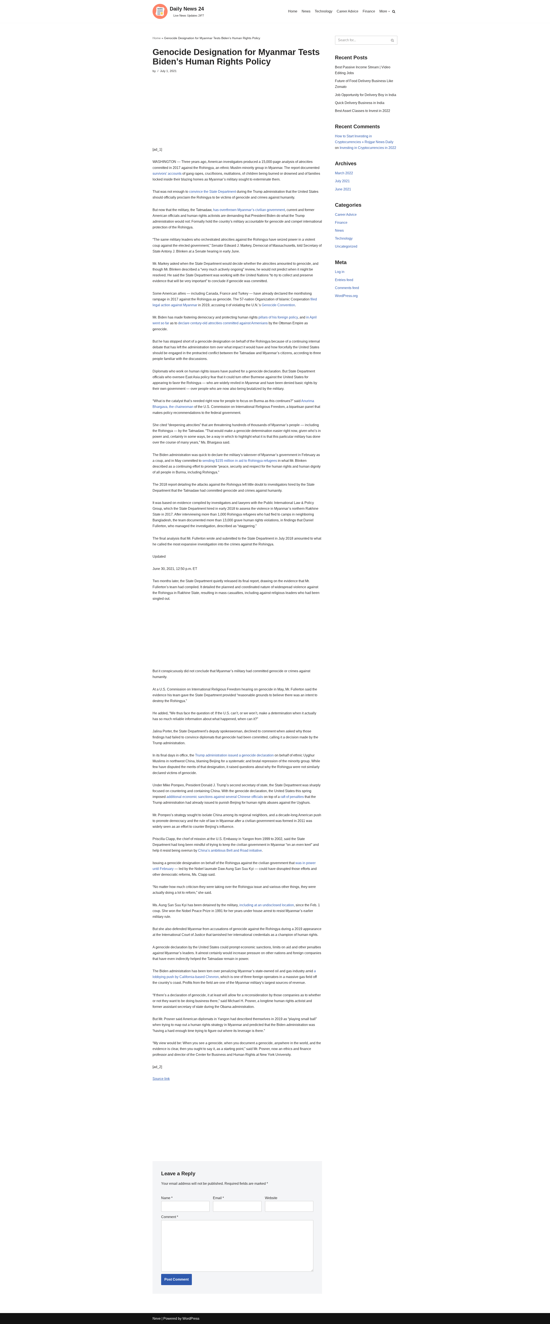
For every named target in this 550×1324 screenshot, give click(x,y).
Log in (339, 272)
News (306, 11)
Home (292, 11)
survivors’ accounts (167, 173)
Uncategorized (346, 246)
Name (167, 1198)
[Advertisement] (237, 116)
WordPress (190, 1318)
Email (218, 1198)
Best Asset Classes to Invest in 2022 (362, 111)
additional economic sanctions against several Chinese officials (215, 797)
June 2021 (343, 189)
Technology (323, 11)
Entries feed (344, 280)
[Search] (393, 11)
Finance (369, 11)
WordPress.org (346, 296)
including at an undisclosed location (266, 905)
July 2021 (342, 181)
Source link (161, 1079)
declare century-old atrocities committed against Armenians (223, 323)
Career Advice (347, 11)
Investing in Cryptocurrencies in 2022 (368, 148)
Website (271, 1198)
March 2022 (344, 173)
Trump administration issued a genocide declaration (234, 755)
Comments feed (347, 288)
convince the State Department (212, 191)
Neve (157, 1318)
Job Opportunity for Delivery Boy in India (365, 95)
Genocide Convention (278, 305)
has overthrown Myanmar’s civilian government (249, 210)
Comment (169, 1217)
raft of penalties (292, 797)
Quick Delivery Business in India (359, 103)
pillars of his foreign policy (278, 317)
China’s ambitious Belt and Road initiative (230, 850)
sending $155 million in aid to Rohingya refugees (239, 460)
